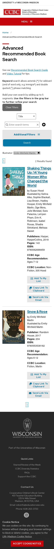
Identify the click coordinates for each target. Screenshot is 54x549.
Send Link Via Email (40, 298)
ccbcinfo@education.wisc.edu (30, 504)
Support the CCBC (27, 476)
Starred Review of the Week (27, 464)
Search (27, 142)
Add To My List (40, 280)
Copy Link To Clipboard (40, 289)
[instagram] (26, 515)
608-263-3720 (30, 508)
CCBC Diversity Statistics (27, 468)
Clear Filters (12, 107)
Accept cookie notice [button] (27, 543)
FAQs (27, 472)
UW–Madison (20, 2)
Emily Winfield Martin (25, 153)
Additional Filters (24, 134)
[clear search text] (37, 125)
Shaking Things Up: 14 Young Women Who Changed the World (39, 177)
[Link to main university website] (27, 438)
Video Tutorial (14, 73)
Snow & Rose (37, 311)
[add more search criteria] (44, 125)
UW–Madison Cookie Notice (17, 536)
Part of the (27, 447)
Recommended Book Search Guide (29, 70)
